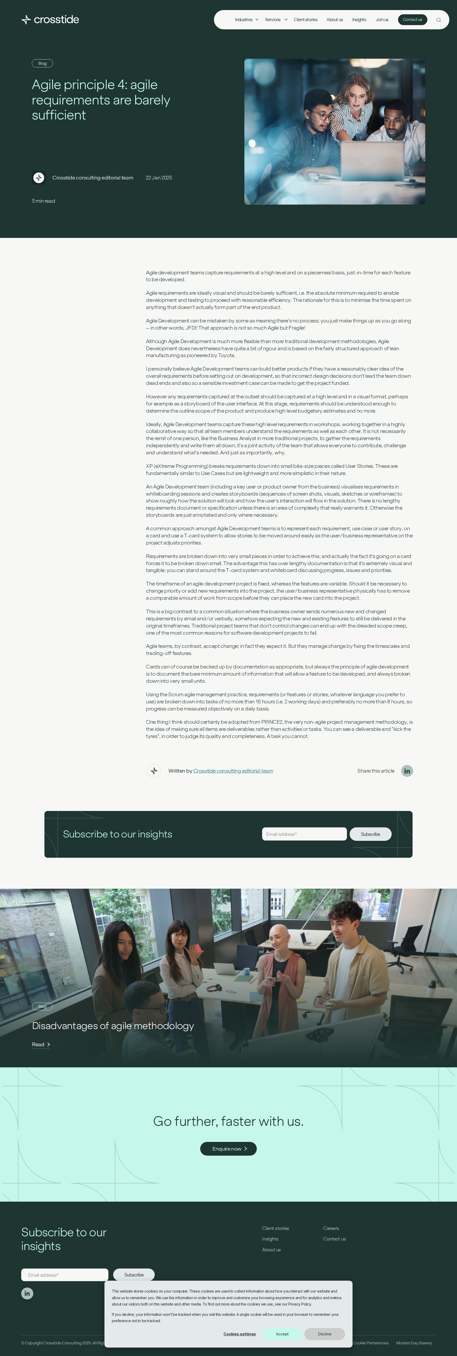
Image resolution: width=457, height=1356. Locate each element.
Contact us (412, 19)
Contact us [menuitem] (334, 1239)
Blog (42, 63)
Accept (282, 1334)
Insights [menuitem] (359, 19)
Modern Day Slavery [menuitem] (414, 1343)
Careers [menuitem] (331, 1228)
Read (38, 1044)
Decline (324, 1334)
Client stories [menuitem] (305, 19)
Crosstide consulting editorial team (92, 178)
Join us (382, 19)
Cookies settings (239, 1334)
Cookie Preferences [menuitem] (371, 1343)
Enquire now (226, 1149)
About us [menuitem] (335, 19)
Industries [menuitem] (243, 19)
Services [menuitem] (273, 19)
